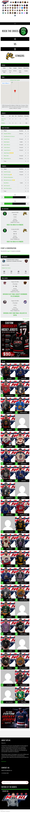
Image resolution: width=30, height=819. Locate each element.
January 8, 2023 (15, 212)
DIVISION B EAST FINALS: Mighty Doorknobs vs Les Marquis (15, 295)
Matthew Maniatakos (8, 177)
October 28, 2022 (15, 229)
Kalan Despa (6, 153)
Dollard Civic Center (15, 80)
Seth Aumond (7, 185)
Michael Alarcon (7, 158)
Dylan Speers (6, 141)
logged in (9, 251)
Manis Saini (6, 155)
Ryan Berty (6, 182)
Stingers (3, 123)
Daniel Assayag (7, 171)
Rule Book (3, 761)
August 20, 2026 (15, 281)
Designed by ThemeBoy (5, 811)
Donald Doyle (7, 139)
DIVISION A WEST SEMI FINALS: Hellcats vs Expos (15, 314)
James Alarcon (7, 144)
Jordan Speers (7, 147)
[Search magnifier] (27, 783)
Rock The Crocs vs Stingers (15, 225)
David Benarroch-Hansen (9, 136)
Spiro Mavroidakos (8, 188)
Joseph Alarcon (7, 150)
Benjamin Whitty (7, 133)
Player (5, 130)
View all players (26, 704)
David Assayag (7, 174)
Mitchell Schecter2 (8, 180)
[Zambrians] (4, 261)
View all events (26, 318)
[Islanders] (26, 261)
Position (21, 130)
